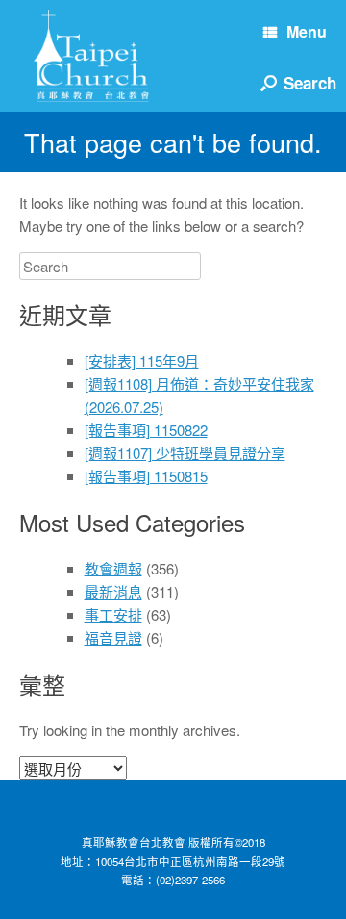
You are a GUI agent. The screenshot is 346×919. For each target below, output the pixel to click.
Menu (306, 31)
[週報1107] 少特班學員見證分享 (185, 453)
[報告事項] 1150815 (146, 476)
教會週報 (113, 568)
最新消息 (113, 591)
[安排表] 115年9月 (142, 360)
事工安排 (113, 614)
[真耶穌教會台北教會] (91, 56)
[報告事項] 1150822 (146, 430)
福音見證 (113, 637)
